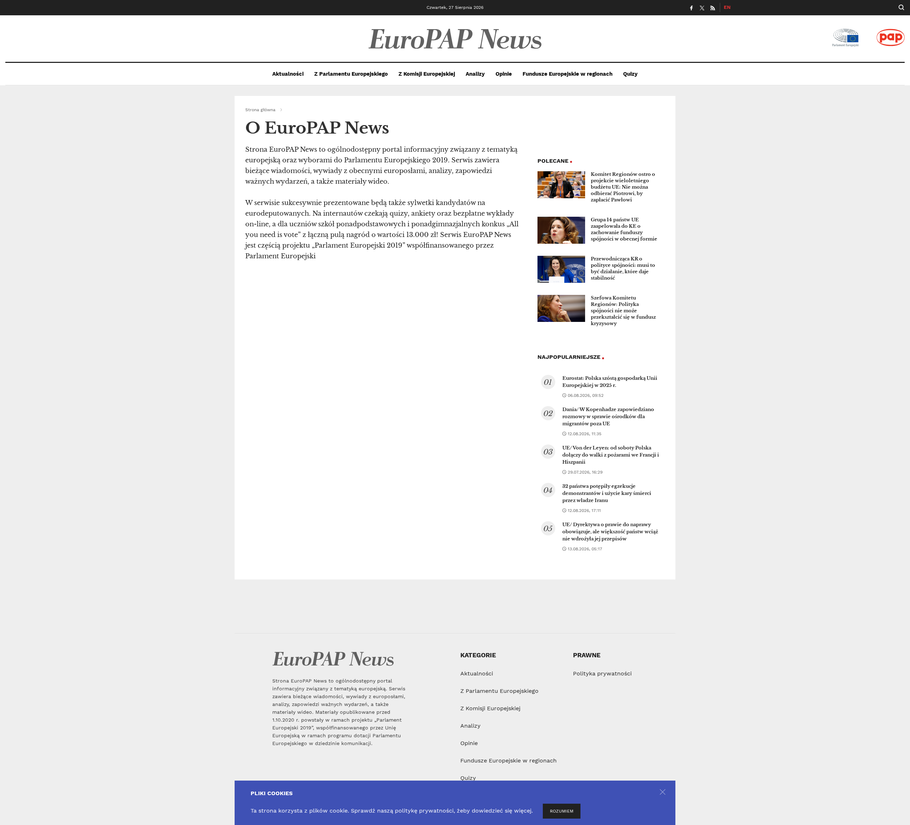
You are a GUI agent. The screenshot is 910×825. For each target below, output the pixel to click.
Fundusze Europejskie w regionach (567, 74)
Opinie (504, 74)
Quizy (630, 74)
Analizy (475, 74)
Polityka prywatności (602, 673)
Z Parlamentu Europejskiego (351, 74)
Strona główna (260, 109)
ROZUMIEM (561, 811)
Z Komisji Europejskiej (426, 74)
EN (727, 7)
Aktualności (288, 74)
